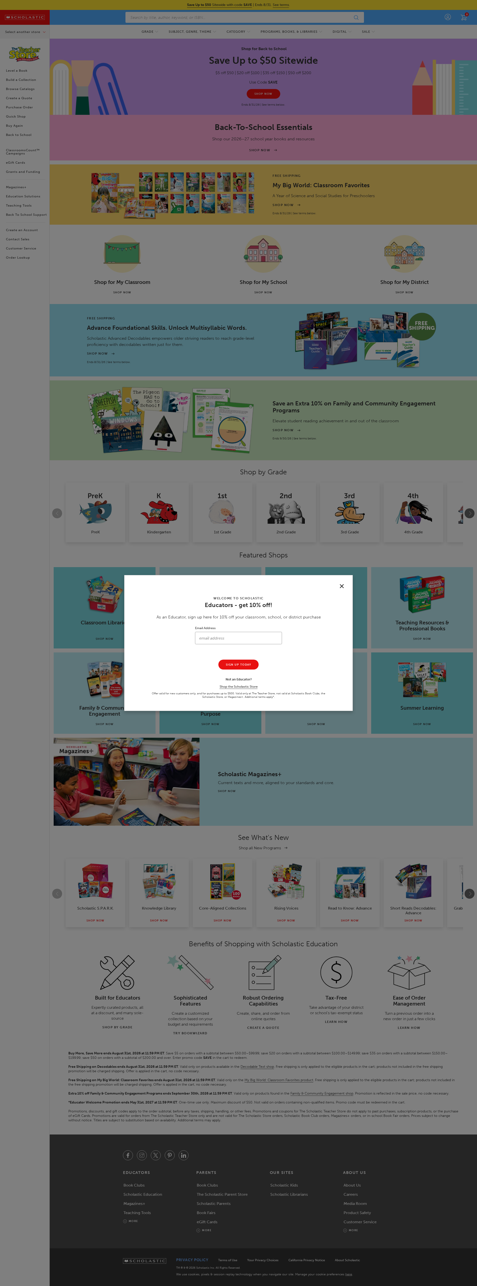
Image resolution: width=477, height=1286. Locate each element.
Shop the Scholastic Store (239, 686)
